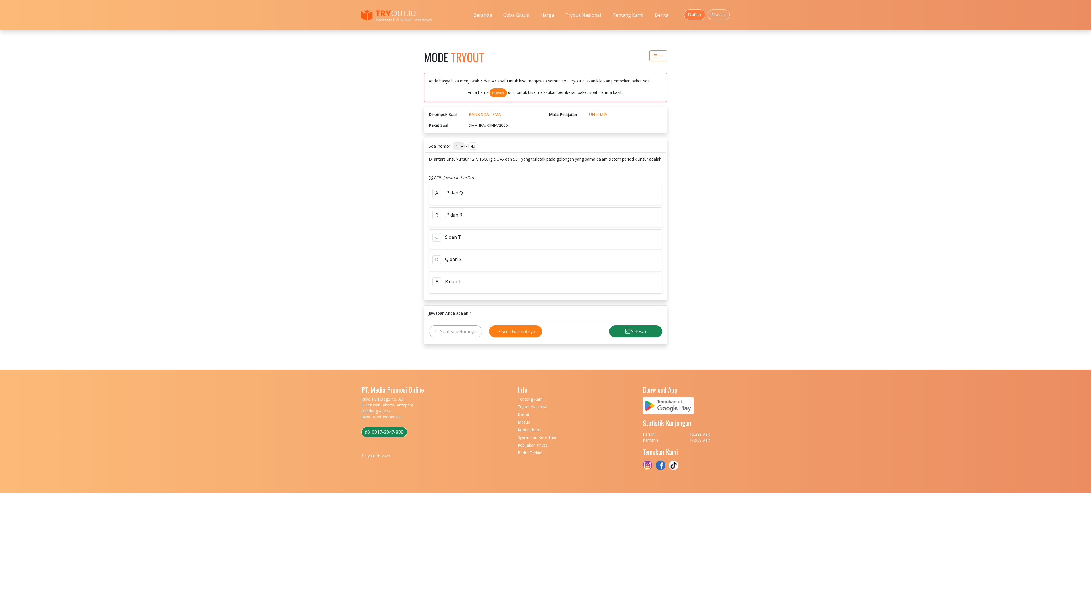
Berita (661, 15)
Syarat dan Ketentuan (537, 437)
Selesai (638, 331)
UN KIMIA (598, 114)
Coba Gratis (516, 15)
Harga (547, 15)
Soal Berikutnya (517, 331)
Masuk (718, 15)
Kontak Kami (529, 429)
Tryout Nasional (583, 15)
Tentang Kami (628, 15)
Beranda (482, 15)
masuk (498, 93)
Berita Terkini (530, 452)
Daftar (695, 15)
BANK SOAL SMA (485, 114)
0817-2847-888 (387, 432)
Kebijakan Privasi (533, 445)
